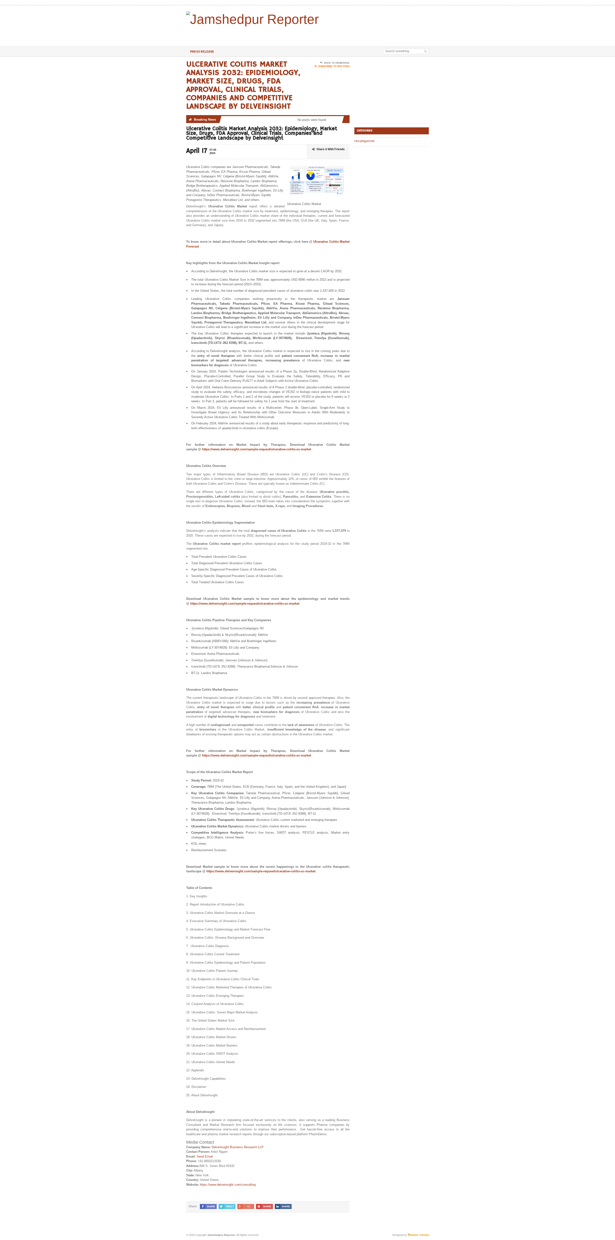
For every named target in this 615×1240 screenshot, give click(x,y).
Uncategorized (364, 141)
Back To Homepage (337, 63)
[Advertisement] (372, 34)
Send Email (205, 1156)
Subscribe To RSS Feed (334, 66)
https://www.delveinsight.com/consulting (228, 1184)
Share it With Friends (330, 149)
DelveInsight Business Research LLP (238, 1147)
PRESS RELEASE (202, 51)
